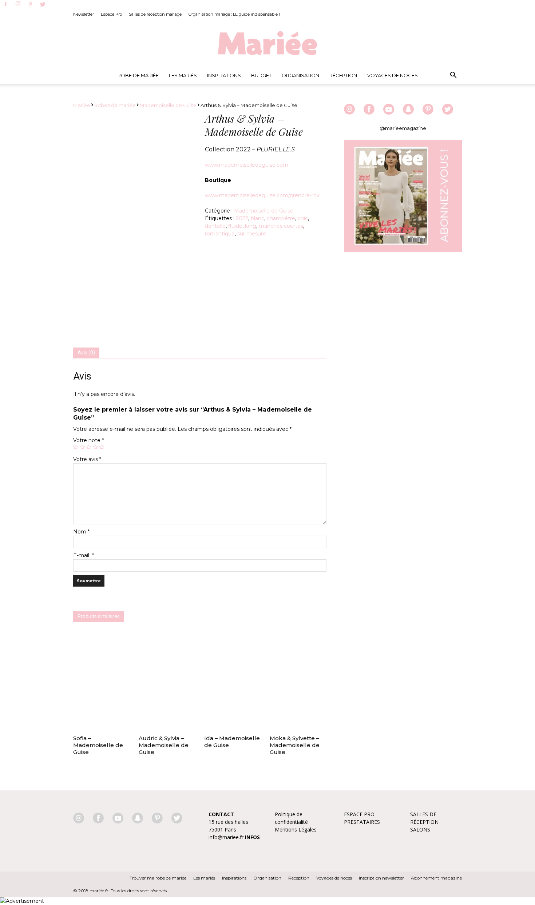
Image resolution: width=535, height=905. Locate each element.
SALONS (420, 829)
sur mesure (251, 233)
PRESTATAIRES (362, 821)
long (250, 226)
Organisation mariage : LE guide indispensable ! (234, 14)
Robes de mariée (115, 105)
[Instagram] (17, 4)
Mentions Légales (296, 829)
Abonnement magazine (436, 878)
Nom (81, 531)
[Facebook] (5, 4)
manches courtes (281, 226)
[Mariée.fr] (267, 43)
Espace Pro (111, 14)
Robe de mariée (138, 75)
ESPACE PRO (359, 814)
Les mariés (204, 878)
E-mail (83, 555)
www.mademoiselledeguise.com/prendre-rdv (262, 195)
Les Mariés (183, 75)
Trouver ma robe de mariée (158, 878)
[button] (453, 75)
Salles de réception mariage (155, 14)
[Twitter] (42, 4)
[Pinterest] (30, 4)
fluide (235, 226)
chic (303, 218)
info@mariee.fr (226, 837)
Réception (343, 75)
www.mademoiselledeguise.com (246, 165)
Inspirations (224, 75)
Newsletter (83, 14)
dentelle (215, 226)
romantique (220, 233)
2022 (242, 218)
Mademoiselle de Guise (168, 105)
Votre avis (87, 459)
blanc (257, 218)
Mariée (81, 105)
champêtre (281, 218)
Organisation (300, 75)
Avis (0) (86, 353)
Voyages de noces (392, 75)
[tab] (86, 353)
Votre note (88, 440)
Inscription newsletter (381, 878)
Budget (261, 75)
